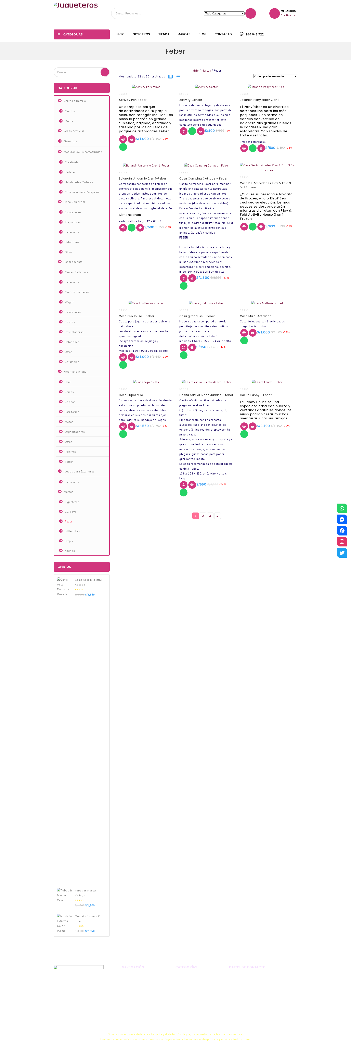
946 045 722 (254, 34)
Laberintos (72, 232)
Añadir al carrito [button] (131, 139)
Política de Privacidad (137, 1018)
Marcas (184, 34)
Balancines (72, 242)
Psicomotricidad (187, 997)
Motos (69, 121)
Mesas (69, 422)
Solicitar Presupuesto (137, 1011)
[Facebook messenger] (342, 519)
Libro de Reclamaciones (250, 1010)
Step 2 (69, 541)
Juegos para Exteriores (79, 471)
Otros (69, 252)
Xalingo (70, 551)
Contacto (223, 34)
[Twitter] (342, 553)
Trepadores (73, 222)
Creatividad (72, 162)
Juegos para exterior (190, 984)
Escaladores (73, 212)
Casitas (70, 322)
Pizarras (70, 452)
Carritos (70, 111)
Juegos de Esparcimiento (193, 990)
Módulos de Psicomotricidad (83, 152)
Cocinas (70, 402)
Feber (69, 521)
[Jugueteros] (76, 5)
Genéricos (70, 141)
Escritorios (72, 412)
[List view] (179, 77)
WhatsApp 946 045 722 (251, 977)
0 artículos (288, 15)
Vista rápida (123, 139)
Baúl (68, 382)
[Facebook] (342, 530)
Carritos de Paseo (77, 292)
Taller (69, 462)
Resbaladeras (74, 332)
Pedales (70, 172)
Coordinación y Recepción (82, 192)
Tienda (164, 34)
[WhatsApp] (342, 508)
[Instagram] (342, 541)
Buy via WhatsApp (123, 147)
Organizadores (75, 432)
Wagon (69, 302)
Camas (69, 392)
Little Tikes (72, 531)
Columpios (72, 362)
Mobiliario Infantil (76, 372)
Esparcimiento (73, 262)
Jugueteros (72, 502)
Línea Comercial (74, 202)
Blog (203, 34)
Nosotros (141, 34)
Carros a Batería (75, 101)
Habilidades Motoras (79, 182)
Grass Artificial (74, 131)
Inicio (120, 34)
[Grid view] (172, 77)
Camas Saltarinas (76, 272)
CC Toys (71, 512)
